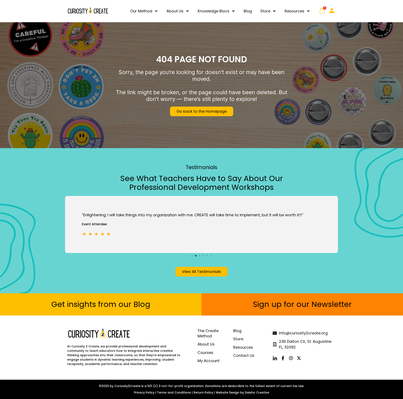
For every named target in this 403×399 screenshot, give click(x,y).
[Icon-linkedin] (275, 358)
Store (265, 11)
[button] (192, 255)
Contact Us (243, 355)
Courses (205, 352)
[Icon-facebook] (283, 358)
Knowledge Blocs (213, 11)
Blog (248, 11)
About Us (174, 11)
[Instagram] (291, 358)
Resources (294, 11)
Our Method (141, 11)
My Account (209, 360)
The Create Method (208, 333)
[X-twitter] (299, 358)
